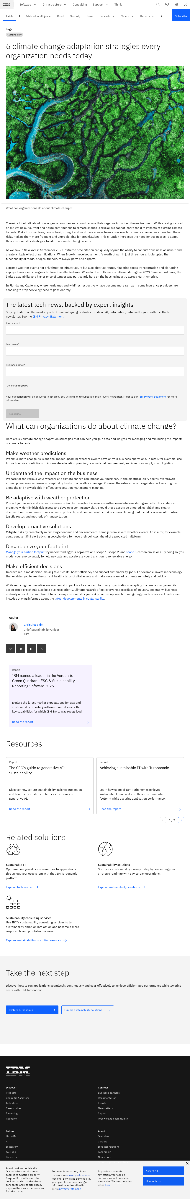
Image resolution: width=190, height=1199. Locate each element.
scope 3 (131, 552)
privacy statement (70, 1188)
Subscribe (15, 413)
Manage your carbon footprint (26, 552)
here (108, 1185)
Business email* (15, 365)
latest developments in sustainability (79, 598)
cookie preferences (78, 1175)
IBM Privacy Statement (48, 316)
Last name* (12, 344)
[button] (176, 4)
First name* (13, 323)
